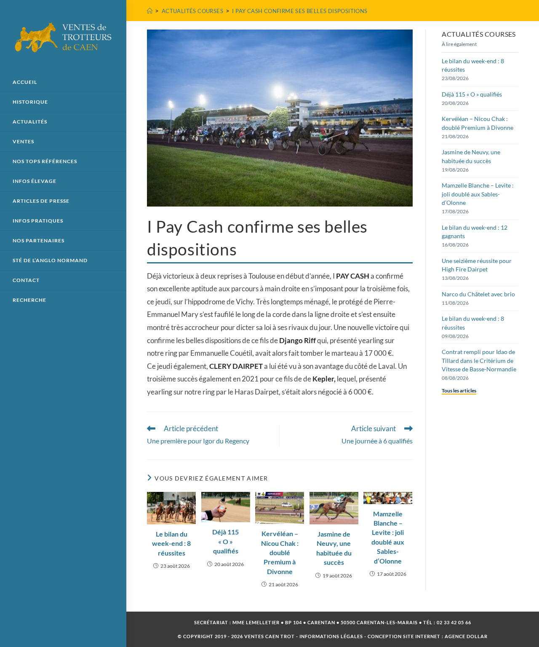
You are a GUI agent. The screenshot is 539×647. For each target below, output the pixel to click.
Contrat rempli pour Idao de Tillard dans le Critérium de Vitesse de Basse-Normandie (479, 360)
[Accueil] (149, 11)
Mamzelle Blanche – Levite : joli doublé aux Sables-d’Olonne (387, 537)
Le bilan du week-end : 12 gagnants (474, 231)
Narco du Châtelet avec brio (478, 294)
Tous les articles (459, 390)
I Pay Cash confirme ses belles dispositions (299, 11)
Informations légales (331, 636)
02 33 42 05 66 (454, 622)
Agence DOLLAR (466, 636)
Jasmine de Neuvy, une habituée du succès (334, 548)
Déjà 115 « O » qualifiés (225, 541)
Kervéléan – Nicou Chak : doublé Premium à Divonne (280, 552)
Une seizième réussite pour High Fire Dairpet (477, 265)
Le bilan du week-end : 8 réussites (171, 543)
